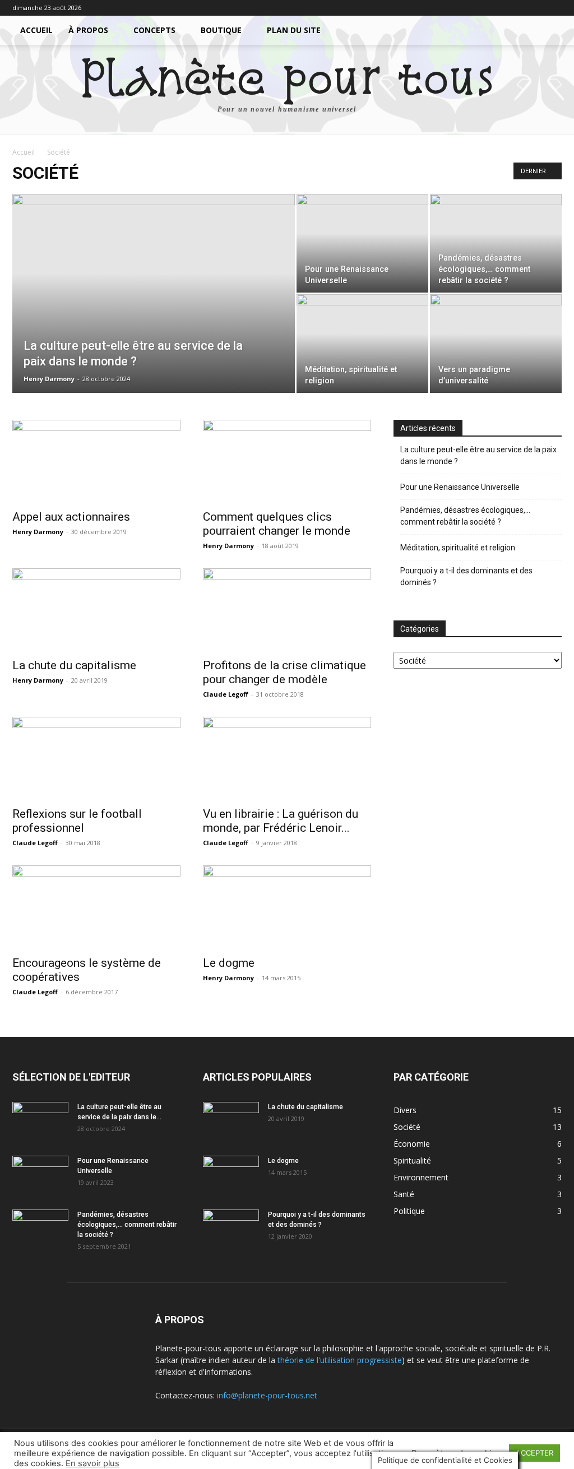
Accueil (36, 30)
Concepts (154, 30)
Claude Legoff (225, 694)
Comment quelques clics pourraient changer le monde (276, 523)
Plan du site (294, 30)
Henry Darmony (49, 378)
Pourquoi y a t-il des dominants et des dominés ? (466, 576)
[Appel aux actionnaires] (96, 461)
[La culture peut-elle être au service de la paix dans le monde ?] (153, 316)
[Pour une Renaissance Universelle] (362, 243)
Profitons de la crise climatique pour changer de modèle (284, 672)
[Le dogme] (287, 906)
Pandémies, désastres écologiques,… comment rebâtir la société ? (465, 516)
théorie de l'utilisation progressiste (339, 1360)
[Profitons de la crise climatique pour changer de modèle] (287, 609)
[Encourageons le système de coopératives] (96, 906)
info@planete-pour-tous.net (267, 1395)
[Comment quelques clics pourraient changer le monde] (287, 461)
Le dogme (228, 963)
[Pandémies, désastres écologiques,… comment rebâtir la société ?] (496, 243)
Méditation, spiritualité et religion (457, 547)
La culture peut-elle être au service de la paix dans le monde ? (478, 455)
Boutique (221, 30)
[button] (548, 31)
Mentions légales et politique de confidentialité (253, 1458)
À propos (88, 30)
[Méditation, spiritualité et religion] (362, 343)
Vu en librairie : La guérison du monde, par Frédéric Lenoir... (280, 821)
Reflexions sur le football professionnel (77, 821)
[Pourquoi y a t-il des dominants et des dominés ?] (231, 1229)
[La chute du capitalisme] (96, 609)
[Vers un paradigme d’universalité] (496, 343)
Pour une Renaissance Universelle (460, 487)
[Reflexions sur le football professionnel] (96, 758)
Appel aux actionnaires (71, 516)
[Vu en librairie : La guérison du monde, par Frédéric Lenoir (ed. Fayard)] (287, 758)
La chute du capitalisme (74, 665)
